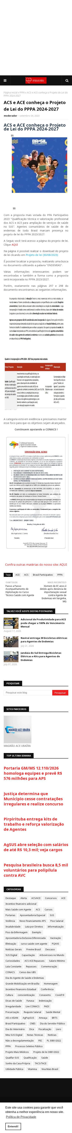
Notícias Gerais (14, 949)
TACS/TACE (40, 1063)
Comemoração (49, 966)
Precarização (12, 1012)
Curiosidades (13, 960)
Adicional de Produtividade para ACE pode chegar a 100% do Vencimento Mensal (43, 623)
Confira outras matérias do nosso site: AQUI (36, 565)
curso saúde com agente (34, 943)
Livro (58, 1029)
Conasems (45, 995)
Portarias (10, 915)
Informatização (56, 926)
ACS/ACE (35, 898)
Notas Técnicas (35, 1034)
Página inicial (10, 92)
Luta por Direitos (34, 926)
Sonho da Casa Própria (18, 1063)
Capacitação (28, 955)
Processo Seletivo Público (29, 1046)
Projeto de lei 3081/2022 (46, 1052)
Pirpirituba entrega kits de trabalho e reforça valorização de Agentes (34, 824)
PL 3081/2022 (54, 1040)
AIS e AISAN (12, 1017)
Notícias (52, 1034)
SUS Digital (11, 955)
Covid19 (59, 995)
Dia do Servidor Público (52, 1023)
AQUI (15, 244)
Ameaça (43, 1017)
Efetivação (11, 943)
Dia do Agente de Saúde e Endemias (25, 977)
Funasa (30, 1000)
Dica (31, 1029)
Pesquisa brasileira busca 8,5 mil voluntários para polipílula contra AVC (36, 870)
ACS (26, 574)
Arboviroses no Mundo (52, 955)
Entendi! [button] (13, 1126)
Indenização (45, 1000)
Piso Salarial (56, 921)
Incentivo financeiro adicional (21, 903)
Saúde (44, 1057)
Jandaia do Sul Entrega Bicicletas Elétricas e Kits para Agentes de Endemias (41, 656)
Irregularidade (13, 1006)
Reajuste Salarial (32, 1012)
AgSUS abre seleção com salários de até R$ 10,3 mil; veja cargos (36, 847)
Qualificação (30, 1057)
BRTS (54, 1017)
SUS (52, 915)
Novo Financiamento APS (33, 921)
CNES (32, 1023)
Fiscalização (45, 1029)
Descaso (50, 949)
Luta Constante (13, 966)
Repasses (31, 966)
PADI (46, 1006)
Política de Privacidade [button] (21, 1116)
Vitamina (32, 1069)
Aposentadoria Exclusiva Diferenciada (26, 938)
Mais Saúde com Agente (18, 909)
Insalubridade (13, 926)
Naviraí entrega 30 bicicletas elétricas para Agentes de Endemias (44, 639)
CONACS (10, 972)
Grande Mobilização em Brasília (22, 983)
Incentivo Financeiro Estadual (21, 989)
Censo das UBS (27, 972)
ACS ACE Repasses (34, 960)
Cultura (9, 995)
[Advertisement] (36, 38)
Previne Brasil (33, 949)
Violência (10, 921)
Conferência (47, 989)
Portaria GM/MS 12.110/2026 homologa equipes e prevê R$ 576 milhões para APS (33, 773)
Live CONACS (33, 1006)
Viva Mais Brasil (50, 1069)
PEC (40, 1040)
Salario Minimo (57, 960)
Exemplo (36, 932)
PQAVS (55, 943)
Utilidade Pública (14, 1069)
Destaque (11, 898)
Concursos (51, 898)
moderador (10, 115)
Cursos (48, 909)
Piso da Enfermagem (17, 932)
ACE (18, 574)
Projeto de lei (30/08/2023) (42, 255)
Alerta (23, 898)
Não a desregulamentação (20, 1040)
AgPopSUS (28, 1017)
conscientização (26, 995)
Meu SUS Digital (14, 1034)
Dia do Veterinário (15, 1029)
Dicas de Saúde (14, 1000)
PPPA (22, 92)
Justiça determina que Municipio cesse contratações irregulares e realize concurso (33, 799)
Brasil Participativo (43, 574)
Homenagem (51, 983)
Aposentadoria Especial (32, 915)
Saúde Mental (53, 1012)
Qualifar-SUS (12, 1057)
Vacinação (55, 938)
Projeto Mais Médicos (17, 1052)
